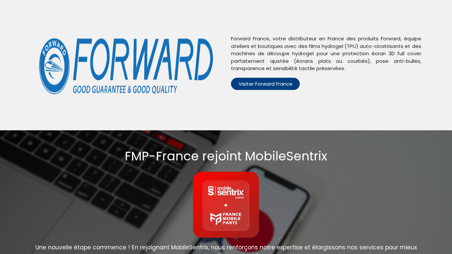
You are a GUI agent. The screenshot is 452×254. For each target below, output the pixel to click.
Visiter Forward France (266, 83)
